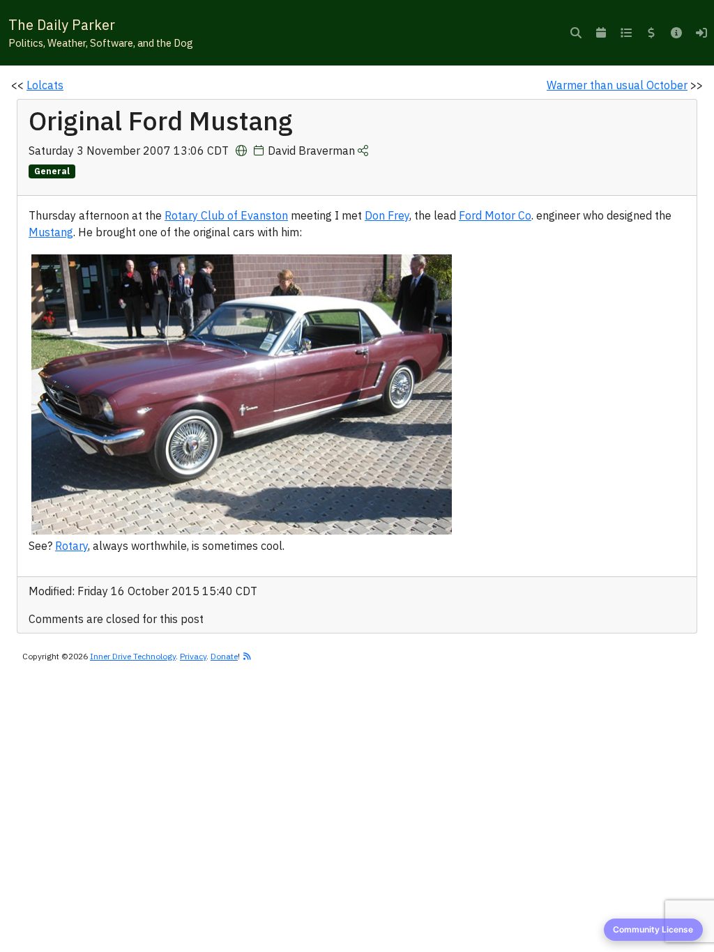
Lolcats (44, 85)
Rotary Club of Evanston (226, 215)
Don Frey (387, 215)
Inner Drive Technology (133, 656)
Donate (224, 656)
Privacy (193, 656)
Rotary (71, 546)
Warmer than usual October (617, 85)
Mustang (51, 232)
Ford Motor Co (495, 215)
